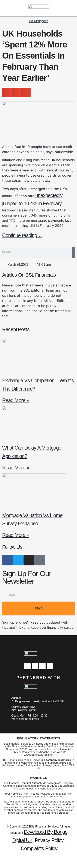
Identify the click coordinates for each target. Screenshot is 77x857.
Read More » (15, 400)
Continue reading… (22, 235)
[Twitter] (18, 560)
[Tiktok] (39, 560)
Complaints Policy (39, 848)
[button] (65, 8)
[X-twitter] (15, 8)
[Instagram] (8, 8)
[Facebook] (7, 560)
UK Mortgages (38, 21)
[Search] (73, 252)
